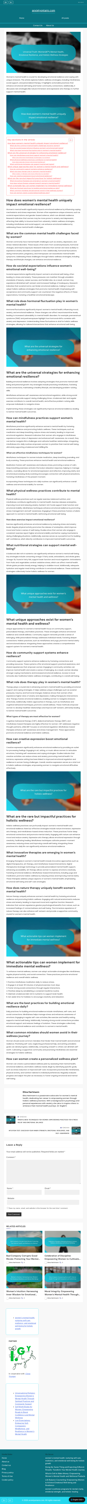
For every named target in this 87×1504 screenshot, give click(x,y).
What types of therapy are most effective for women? (30, 174)
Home (21, 18)
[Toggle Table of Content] (69, 140)
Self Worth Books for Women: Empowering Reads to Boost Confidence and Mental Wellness (24, 1412)
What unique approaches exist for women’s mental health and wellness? (38, 167)
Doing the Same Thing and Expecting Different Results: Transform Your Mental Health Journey (65, 1468)
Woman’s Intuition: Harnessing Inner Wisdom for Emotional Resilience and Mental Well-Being (24, 1294)
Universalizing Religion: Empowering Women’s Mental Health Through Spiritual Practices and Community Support (25, 1398)
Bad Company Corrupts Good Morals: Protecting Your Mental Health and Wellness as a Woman (23, 1259)
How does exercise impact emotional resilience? (28, 162)
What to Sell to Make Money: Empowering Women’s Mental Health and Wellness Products (65, 1475)
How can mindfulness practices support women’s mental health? (34, 155)
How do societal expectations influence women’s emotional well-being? (36, 148)
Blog (4, 1469)
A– (11, 2)
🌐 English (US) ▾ (77, 1500)
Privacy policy (7, 1473)
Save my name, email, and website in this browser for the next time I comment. (38, 1208)
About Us (50, 25)
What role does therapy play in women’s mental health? (30, 171)
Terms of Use (7, 1476)
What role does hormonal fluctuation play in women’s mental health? (35, 150)
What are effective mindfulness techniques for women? (31, 157)
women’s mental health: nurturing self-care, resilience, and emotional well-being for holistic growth (25, 1323)
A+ (6, 2)
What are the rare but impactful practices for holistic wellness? (34, 178)
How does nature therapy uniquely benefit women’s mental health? (35, 183)
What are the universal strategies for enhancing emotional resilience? (37, 153)
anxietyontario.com (43, 10)
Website (10, 1198)
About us (5, 1462)
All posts (65, 18)
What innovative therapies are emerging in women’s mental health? (35, 181)
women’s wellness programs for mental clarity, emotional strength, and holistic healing (64, 1490)
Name (10, 1188)
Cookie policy (7, 1480)
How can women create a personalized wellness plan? (30, 193)
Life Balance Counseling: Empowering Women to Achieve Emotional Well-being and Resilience (64, 1482)
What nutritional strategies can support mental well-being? (32, 164)
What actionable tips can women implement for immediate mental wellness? (40, 186)
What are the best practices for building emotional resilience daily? (35, 188)
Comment (11, 1157)
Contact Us (37, 25)
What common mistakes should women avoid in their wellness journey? (36, 191)
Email (48, 1188)
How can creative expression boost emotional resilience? (31, 176)
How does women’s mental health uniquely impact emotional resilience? (38, 143)
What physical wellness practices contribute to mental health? (33, 160)
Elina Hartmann (31, 1092)
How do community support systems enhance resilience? (31, 169)
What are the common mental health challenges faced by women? (35, 146)
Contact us (6, 1465)
